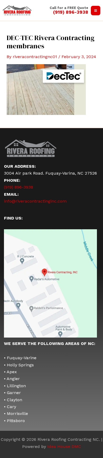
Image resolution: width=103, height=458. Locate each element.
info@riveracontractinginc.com (35, 201)
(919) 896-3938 (18, 187)
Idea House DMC (64, 446)
